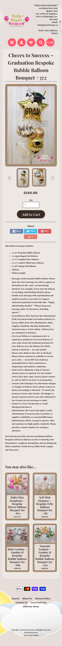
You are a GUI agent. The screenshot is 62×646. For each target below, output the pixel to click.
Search (15, 598)
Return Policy (42, 598)
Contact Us (22, 602)
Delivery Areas (31, 606)
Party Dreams (29, 630)
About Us (27, 598)
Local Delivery (38, 602)
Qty (31, 200)
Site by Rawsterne (31, 633)
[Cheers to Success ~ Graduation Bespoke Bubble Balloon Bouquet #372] (23, 177)
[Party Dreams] (17, 19)
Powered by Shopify (31, 635)
